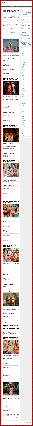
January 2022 (23, 83)
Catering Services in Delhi (24, 27)
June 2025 (23, 58)
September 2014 (23, 122)
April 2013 (23, 131)
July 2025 (22, 57)
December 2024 (23, 62)
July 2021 (22, 86)
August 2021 (23, 85)
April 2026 (23, 51)
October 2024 (23, 63)
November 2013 (23, 127)
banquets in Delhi (23, 25)
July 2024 (22, 65)
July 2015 (22, 115)
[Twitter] (27, 422)
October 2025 (23, 55)
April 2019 (23, 100)
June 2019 (23, 99)
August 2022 (23, 79)
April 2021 (23, 87)
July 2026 (22, 49)
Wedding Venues (21, 6)
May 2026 (22, 50)
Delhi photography (27, 28)
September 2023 (23, 72)
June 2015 (23, 116)
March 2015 (23, 118)
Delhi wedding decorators (25, 29)
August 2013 (23, 128)
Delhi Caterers (23, 28)
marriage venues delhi (26, 33)
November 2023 (23, 71)
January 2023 (23, 76)
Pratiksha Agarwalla (10, 12)
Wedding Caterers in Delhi (23, 36)
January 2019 (23, 102)
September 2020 (23, 92)
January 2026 (23, 53)
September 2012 (23, 134)
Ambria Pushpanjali (23, 24)
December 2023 (23, 70)
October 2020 (23, 91)
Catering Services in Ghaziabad (12, 6)
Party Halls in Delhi (24, 34)
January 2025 (23, 61)
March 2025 (23, 60)
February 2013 (23, 132)
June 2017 (23, 111)
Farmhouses (17, 6)
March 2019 (23, 101)
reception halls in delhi (25, 35)
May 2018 (22, 107)
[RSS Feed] (30, 422)
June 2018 (23, 106)
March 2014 (23, 124)
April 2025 (23, 59)
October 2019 (23, 96)
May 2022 (22, 81)
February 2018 (23, 109)
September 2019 (23, 97)
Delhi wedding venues (26, 30)
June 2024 (23, 66)
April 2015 (23, 117)
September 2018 (23, 104)
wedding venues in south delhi (25, 44)
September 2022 (23, 78)
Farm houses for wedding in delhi (25, 32)
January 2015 (23, 119)
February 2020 (23, 93)
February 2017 (23, 112)
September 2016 (23, 114)
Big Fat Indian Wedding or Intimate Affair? (25, 11)
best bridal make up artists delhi (27, 25)
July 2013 (22, 129)
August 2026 (23, 48)
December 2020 (23, 90)
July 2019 (22, 98)
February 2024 (23, 69)
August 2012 (23, 135)
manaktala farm (29, 32)
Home (3, 6)
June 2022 (23, 80)
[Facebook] (26, 422)
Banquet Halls (6, 6)
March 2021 (23, 88)
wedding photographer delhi (25, 38)
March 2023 (23, 75)
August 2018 (23, 105)
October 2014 (23, 121)
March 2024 (23, 68)
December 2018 (23, 103)
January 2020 (23, 94)
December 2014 (23, 120)
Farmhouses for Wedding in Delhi (25, 32)
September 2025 (23, 56)
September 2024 (23, 64)
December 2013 (23, 126)
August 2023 (23, 73)
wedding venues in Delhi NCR (25, 43)
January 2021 (23, 89)
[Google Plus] (29, 422)
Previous (17, 9)
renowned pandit (15, 333)
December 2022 (23, 77)
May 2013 (22, 130)
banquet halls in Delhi (27, 24)
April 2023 (23, 74)
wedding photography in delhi (28, 39)
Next (18, 9)
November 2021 (23, 84)
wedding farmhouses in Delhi (26, 38)
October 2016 (23, 113)
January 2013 (23, 133)
